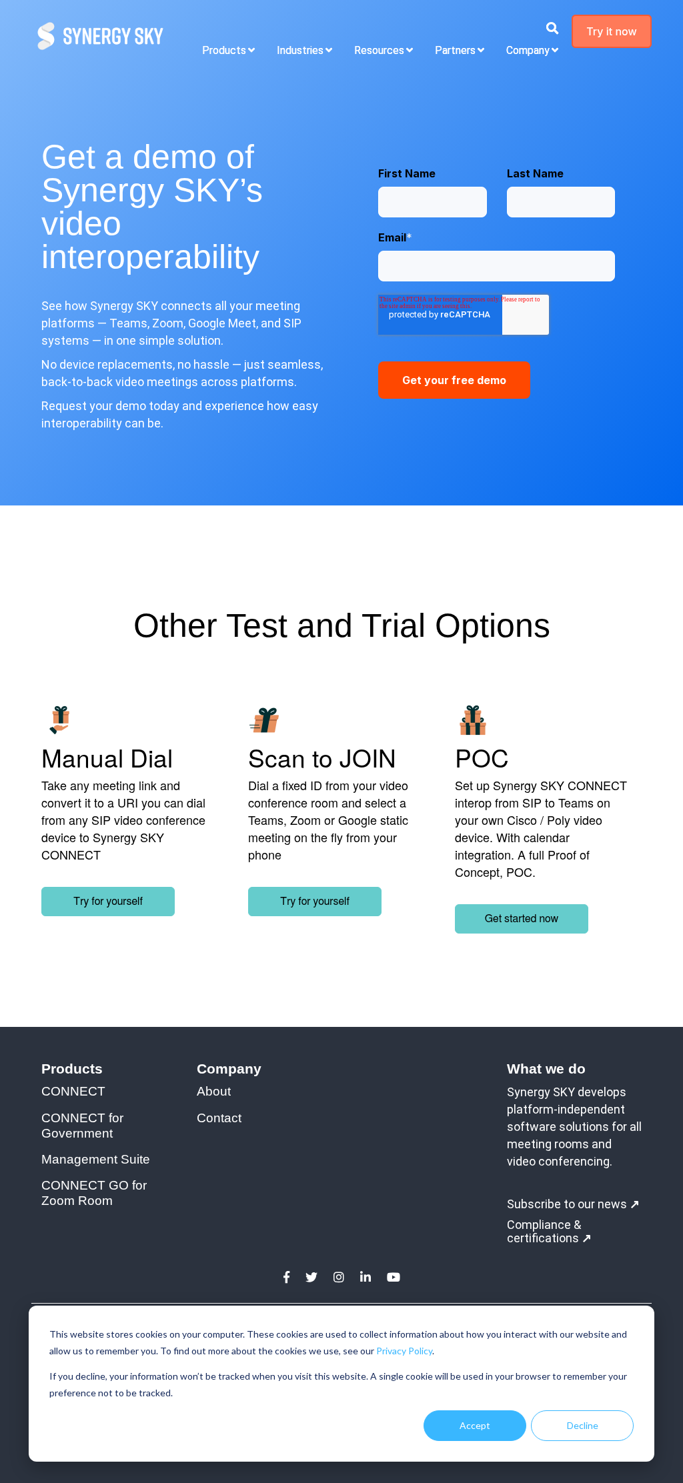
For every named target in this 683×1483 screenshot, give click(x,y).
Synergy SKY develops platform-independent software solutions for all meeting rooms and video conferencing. (574, 1126)
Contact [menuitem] (219, 1118)
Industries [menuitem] (300, 50)
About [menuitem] (214, 1091)
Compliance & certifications (549, 1232)
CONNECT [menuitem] (73, 1091)
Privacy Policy (404, 1350)
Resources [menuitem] (379, 50)
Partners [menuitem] (455, 50)
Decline (582, 1425)
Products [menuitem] (224, 50)
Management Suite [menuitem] (95, 1159)
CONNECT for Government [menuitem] (84, 1125)
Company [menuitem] (528, 50)
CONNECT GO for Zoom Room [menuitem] (95, 1193)
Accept (475, 1425)
